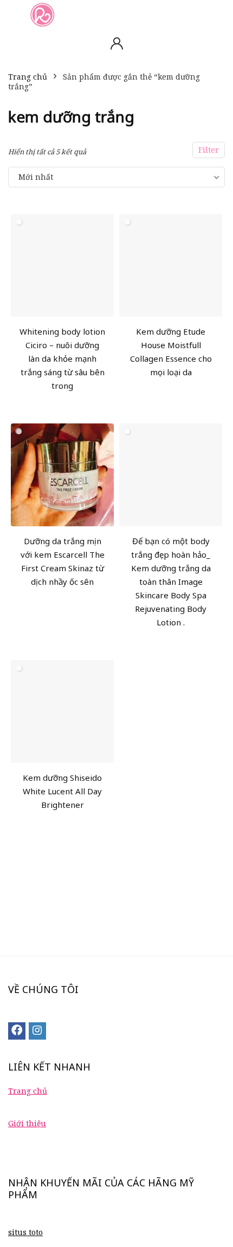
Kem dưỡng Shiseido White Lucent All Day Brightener (62, 791)
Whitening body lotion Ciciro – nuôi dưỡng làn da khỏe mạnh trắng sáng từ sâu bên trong (62, 358)
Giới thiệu (27, 1123)
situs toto (25, 1232)
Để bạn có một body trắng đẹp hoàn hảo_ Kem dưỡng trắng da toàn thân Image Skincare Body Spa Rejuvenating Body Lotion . (171, 582)
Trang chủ (27, 76)
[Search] (216, 14)
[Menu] (13, 14)
